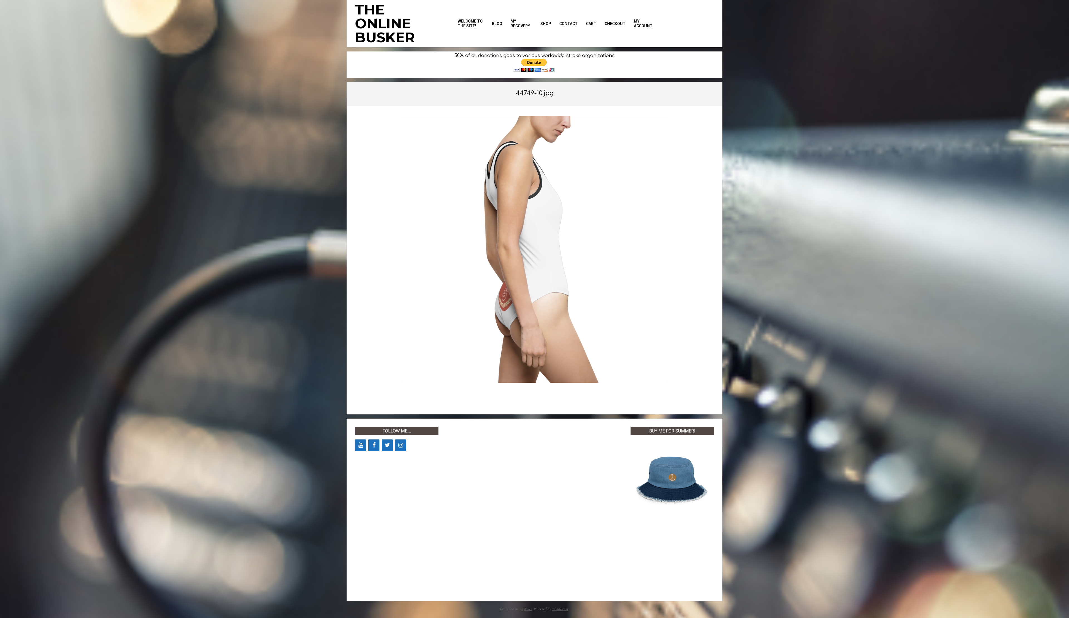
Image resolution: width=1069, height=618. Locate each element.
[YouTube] (360, 445)
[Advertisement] (488, 510)
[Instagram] (400, 445)
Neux (528, 608)
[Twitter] (387, 445)
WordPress (560, 608)
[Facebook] (373, 445)
